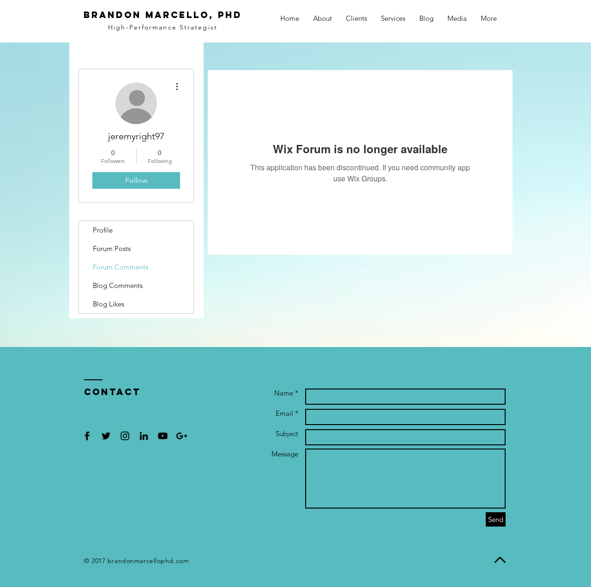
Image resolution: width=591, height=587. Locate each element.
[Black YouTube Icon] (163, 436)
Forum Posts (112, 248)
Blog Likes (108, 303)
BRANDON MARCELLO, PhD (163, 14)
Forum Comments (120, 267)
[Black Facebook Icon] (87, 436)
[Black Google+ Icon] (181, 436)
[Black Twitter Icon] (106, 436)
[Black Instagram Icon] (125, 436)
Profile (103, 230)
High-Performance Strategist (162, 27)
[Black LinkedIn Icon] (144, 436)
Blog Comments (118, 285)
